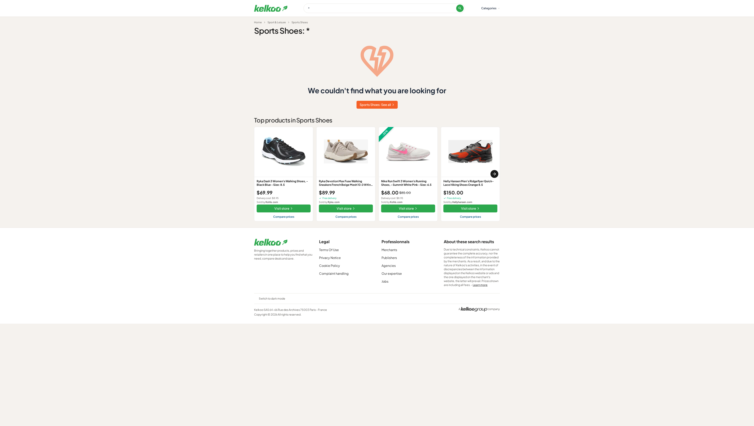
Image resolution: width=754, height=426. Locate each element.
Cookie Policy (329, 265)
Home (258, 22)
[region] (377, 174)
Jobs (385, 281)
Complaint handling (334, 273)
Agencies (389, 265)
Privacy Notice (330, 258)
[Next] (494, 174)
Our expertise (392, 273)
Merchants (389, 250)
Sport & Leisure (276, 22)
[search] (460, 8)
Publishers (389, 258)
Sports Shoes (300, 22)
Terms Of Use (329, 250)
